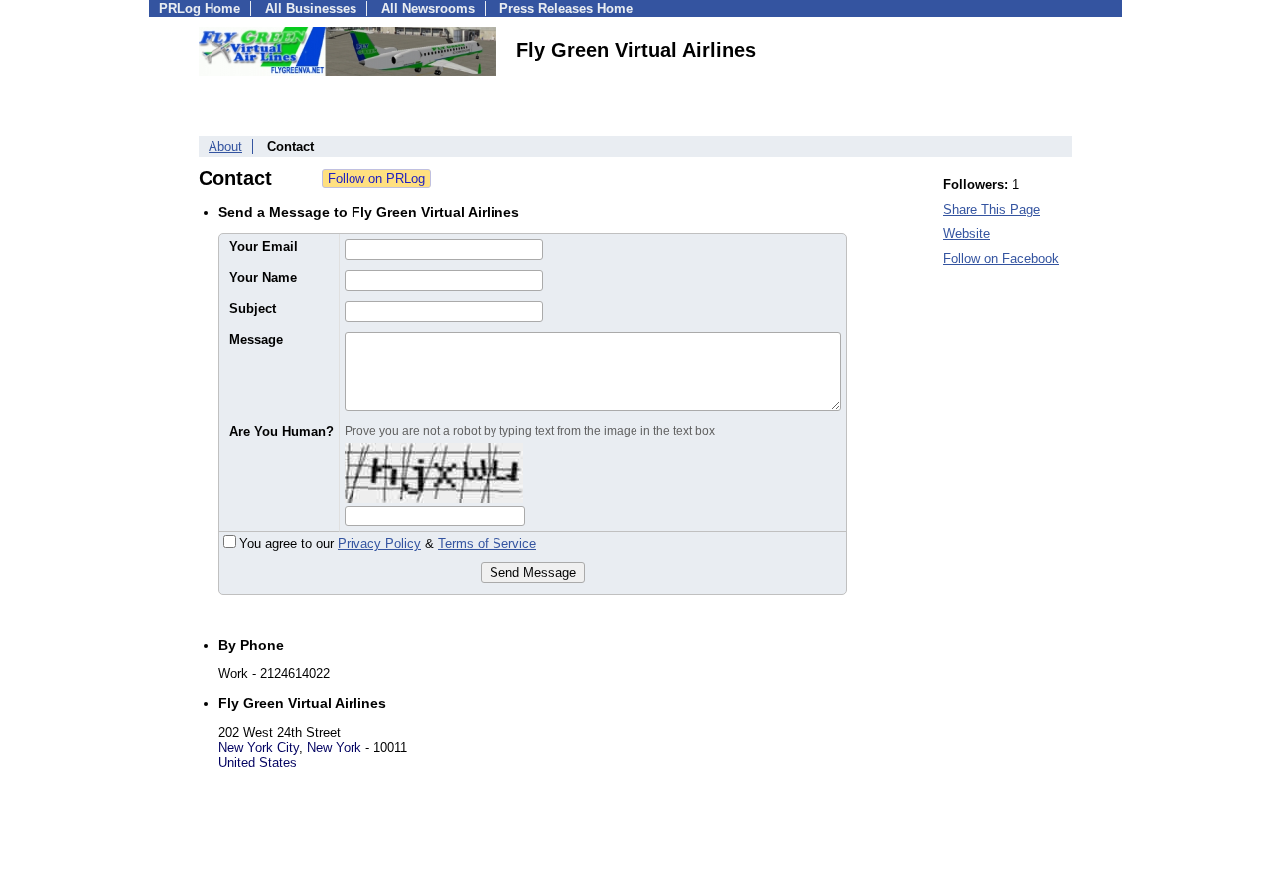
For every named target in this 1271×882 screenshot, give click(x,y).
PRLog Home (199, 8)
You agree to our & (387, 543)
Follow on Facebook (1001, 258)
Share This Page (991, 209)
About (225, 146)
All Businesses (310, 8)
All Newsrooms (428, 8)
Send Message (533, 572)
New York (334, 747)
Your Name (263, 277)
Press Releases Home (566, 8)
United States (257, 762)
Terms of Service (487, 543)
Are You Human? (281, 431)
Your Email (263, 246)
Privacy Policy (379, 543)
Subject (252, 308)
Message (256, 339)
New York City (258, 747)
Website (966, 233)
